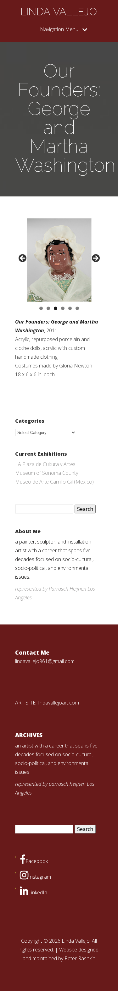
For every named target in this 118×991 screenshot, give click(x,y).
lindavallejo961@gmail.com (45, 661)
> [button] (95, 258)
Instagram (39, 876)
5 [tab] (70, 308)
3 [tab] (55, 308)
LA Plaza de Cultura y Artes (45, 464)
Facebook (36, 861)
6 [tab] (77, 308)
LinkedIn (37, 892)
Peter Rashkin (80, 958)
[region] (59, 260)
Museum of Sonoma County (46, 472)
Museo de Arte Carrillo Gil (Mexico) (54, 481)
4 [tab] (63, 308)
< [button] (23, 258)
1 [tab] (41, 308)
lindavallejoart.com (58, 702)
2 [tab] (48, 308)
